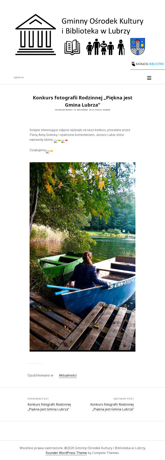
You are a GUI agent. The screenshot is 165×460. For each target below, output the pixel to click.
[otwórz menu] (149, 78)
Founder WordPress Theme (66, 453)
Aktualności (68, 375)
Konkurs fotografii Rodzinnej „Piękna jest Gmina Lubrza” (49, 406)
